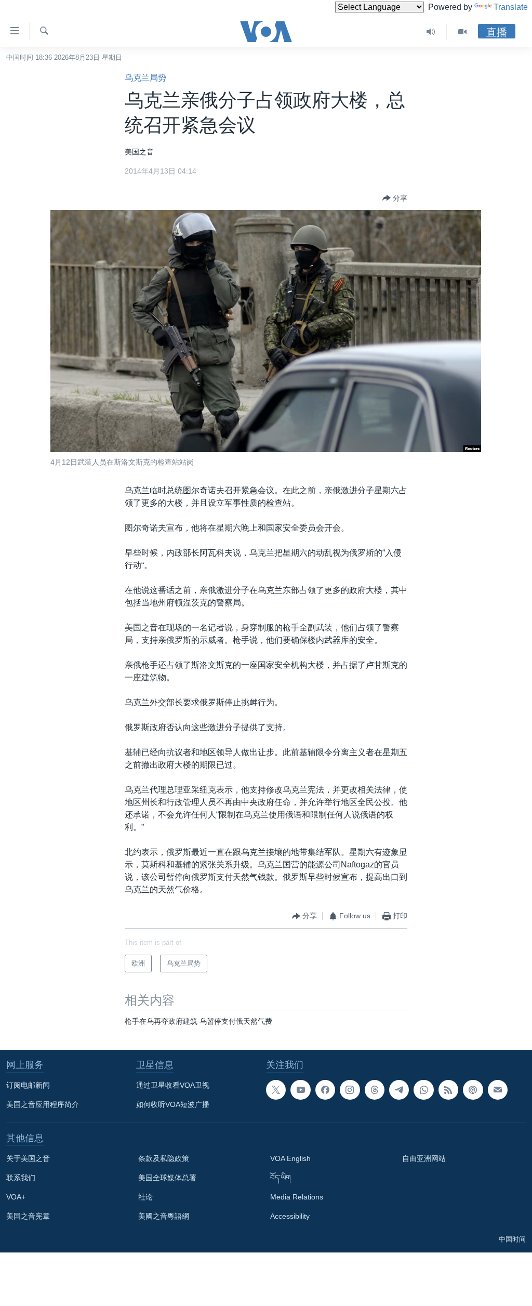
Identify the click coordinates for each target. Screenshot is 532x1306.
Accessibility (290, 1216)
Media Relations (296, 1197)
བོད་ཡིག (280, 1177)
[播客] (473, 1090)
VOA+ (15, 1197)
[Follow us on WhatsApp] (423, 1090)
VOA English (290, 1158)
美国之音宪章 (28, 1216)
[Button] (394, 198)
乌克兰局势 (145, 77)
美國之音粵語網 (163, 1216)
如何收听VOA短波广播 (172, 1104)
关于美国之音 (28, 1158)
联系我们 (20, 1177)
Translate (511, 7)
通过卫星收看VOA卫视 (172, 1085)
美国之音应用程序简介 (42, 1104)
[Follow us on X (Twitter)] (276, 1090)
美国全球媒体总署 (167, 1177)
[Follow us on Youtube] (300, 1090)
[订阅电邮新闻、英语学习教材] (498, 1090)
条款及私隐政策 (163, 1158)
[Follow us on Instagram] (350, 1090)
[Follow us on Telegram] (399, 1090)
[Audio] (431, 31)
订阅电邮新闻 (28, 1085)
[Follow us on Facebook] (325, 1090)
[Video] (462, 31)
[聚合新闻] (448, 1090)
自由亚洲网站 (424, 1158)
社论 (145, 1197)
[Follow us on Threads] (374, 1090)
